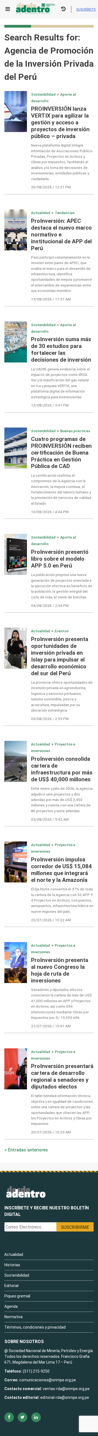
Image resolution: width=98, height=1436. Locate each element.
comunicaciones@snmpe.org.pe (48, 1380)
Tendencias (65, 212)
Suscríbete (86, 9)
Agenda (11, 1306)
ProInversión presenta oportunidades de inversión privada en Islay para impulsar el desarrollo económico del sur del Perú (59, 656)
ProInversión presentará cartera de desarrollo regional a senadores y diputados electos (62, 1076)
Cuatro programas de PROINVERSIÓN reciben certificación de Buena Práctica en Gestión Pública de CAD (61, 453)
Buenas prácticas (75, 431)
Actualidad (40, 212)
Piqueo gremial (17, 1296)
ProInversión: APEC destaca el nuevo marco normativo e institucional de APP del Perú (61, 234)
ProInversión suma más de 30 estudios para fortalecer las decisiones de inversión (61, 349)
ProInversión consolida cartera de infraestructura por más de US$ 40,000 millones (62, 769)
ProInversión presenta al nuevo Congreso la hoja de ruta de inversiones (59, 970)
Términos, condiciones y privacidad (35, 1327)
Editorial (11, 1285)
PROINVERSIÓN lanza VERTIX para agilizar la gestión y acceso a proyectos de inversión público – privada (60, 122)
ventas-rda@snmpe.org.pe (66, 1389)
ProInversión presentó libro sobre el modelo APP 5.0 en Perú (59, 559)
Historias (12, 1265)
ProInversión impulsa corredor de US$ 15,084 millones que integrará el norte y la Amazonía (61, 869)
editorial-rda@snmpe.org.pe (64, 1397)
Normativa (13, 1317)
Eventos (62, 631)
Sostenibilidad (43, 94)
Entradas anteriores (28, 1150)
